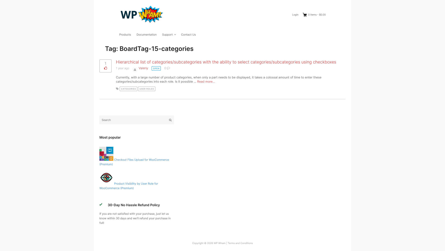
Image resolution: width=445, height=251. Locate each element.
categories (128, 89)
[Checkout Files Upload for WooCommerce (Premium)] (106, 159)
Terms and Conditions (240, 243)
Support (167, 34)
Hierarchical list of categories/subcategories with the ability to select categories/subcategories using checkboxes (226, 61)
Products (125, 34)
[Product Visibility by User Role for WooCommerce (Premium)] (106, 183)
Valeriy (143, 68)
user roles (146, 89)
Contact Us (188, 34)
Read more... (206, 81)
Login (295, 14)
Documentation (147, 34)
